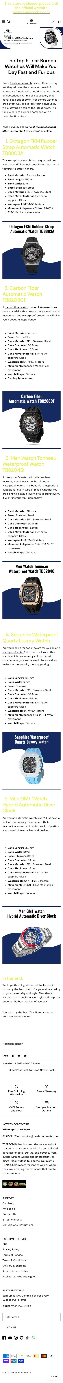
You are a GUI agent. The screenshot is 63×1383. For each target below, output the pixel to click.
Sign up (11, 1327)
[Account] (53, 21)
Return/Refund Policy (15, 1271)
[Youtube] (10, 1338)
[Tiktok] (27, 1338)
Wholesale (8, 1208)
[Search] (10, 21)
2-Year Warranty (12, 1219)
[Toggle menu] (3, 21)
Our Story (8, 1203)
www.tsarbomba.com (31, 12)
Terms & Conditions (14, 1260)
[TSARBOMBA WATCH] (31, 21)
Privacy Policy (10, 1249)
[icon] (33, 1338)
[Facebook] (4, 1338)
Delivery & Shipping (14, 1265)
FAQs (5, 1244)
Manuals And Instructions (17, 1225)
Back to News (31, 1070)
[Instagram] (16, 1338)
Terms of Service (12, 1255)
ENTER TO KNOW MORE (16, 1306)
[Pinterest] (21, 1338)
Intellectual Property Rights (19, 1276)
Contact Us (9, 1214)
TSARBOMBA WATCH (21, 1372)
